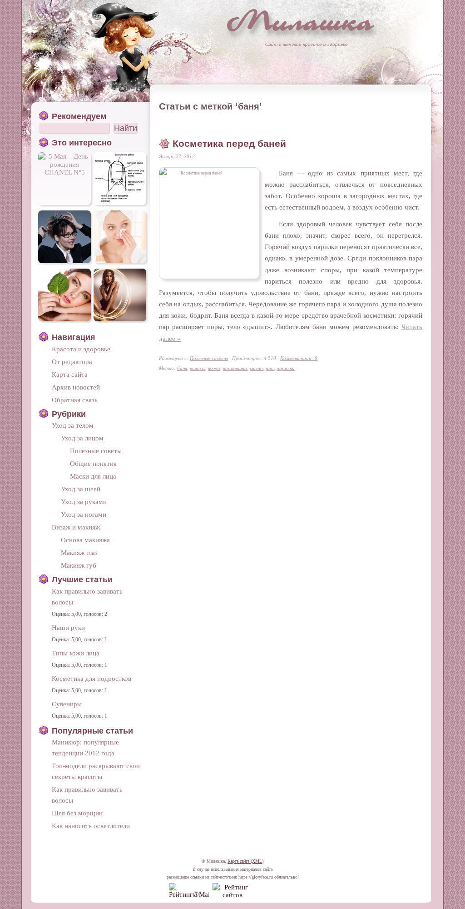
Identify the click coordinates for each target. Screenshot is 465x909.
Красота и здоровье (81, 349)
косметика (235, 368)
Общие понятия (93, 463)
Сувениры (67, 704)
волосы (197, 368)
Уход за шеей (80, 489)
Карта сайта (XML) (245, 861)
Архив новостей (76, 387)
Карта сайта (70, 374)
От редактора (72, 361)
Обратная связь (75, 400)
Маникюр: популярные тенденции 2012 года (85, 747)
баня (182, 368)
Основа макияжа (85, 540)
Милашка (301, 20)
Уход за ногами (83, 514)
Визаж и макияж (76, 527)
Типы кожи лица (75, 653)
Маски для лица (93, 476)
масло (256, 368)
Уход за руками (84, 501)
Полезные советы (209, 358)
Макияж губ (78, 565)
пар (270, 368)
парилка (286, 368)
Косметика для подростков (91, 678)
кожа (214, 368)
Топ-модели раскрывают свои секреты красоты (96, 771)
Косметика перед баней (229, 143)
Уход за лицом (82, 438)
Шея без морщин (77, 813)
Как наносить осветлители (91, 825)
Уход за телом (73, 425)
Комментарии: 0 (298, 358)
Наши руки (68, 627)
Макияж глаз (79, 552)
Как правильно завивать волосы (87, 596)
